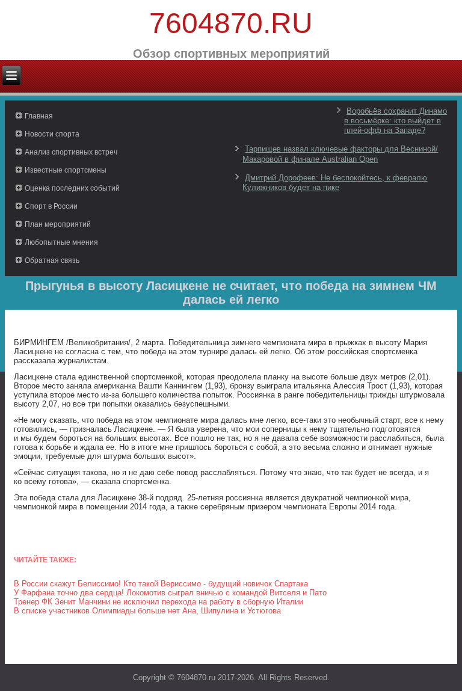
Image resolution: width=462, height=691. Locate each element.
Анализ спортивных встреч (71, 152)
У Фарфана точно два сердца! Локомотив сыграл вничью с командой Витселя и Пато (170, 592)
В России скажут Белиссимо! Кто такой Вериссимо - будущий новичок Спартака (161, 583)
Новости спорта (52, 134)
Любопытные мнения (61, 242)
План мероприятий (58, 224)
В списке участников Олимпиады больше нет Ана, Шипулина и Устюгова (147, 610)
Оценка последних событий (72, 188)
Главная (39, 116)
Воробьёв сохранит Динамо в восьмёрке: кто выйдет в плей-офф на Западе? (395, 120)
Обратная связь (52, 260)
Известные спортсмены (65, 170)
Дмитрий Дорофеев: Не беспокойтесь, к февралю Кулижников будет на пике (334, 182)
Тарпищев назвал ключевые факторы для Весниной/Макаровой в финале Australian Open (340, 153)
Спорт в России (51, 206)
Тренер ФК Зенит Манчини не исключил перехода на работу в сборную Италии (158, 601)
